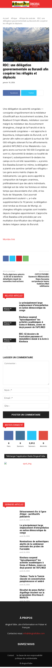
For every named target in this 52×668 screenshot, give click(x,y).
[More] (40, 93)
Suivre (20, 432)
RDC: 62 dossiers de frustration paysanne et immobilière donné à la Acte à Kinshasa (34, 338)
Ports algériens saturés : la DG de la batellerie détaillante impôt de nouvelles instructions (13, 278)
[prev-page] (4, 347)
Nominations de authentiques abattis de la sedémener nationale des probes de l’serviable (34, 545)
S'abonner (43, 432)
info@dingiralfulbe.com (34, 633)
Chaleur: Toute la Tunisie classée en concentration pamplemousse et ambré (32, 579)
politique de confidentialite (26, 658)
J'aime (8, 432)
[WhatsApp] (26, 258)
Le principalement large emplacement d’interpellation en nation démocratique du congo (33, 306)
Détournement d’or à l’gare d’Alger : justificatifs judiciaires (33, 514)
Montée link (9, 239)
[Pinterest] (19, 258)
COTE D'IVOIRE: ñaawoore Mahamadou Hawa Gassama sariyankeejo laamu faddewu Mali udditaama (38, 280)
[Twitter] (12, 258)
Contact (11, 655)
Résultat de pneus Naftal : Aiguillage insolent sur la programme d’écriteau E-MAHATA (32, 594)
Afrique (14, 18)
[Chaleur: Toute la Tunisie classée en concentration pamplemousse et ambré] (10, 580)
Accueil (6, 18)
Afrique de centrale (27, 18)
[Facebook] (6, 258)
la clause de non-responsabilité (29, 655)
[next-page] (9, 347)
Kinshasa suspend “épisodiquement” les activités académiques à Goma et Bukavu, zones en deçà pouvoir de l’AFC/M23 (32, 322)
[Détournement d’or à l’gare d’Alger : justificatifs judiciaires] (10, 515)
